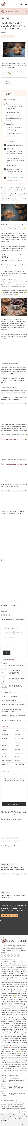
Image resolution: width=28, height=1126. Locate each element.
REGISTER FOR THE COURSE (9, 915)
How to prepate (8, 94)
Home (2, 10)
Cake (8, 18)
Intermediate (5, 864)
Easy (3, 18)
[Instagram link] (2, 955)
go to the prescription (7, 36)
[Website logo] (3, 4)
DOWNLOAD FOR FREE (14, 804)
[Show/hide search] (18, 4)
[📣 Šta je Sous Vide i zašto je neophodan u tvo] (14, 1058)
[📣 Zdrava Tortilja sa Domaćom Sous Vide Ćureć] (14, 1002)
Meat (8, 892)
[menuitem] (21, 4)
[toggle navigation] (26, 4)
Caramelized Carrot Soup (11, 841)
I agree (22, 1124)
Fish (13, 864)
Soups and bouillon (12, 838)
